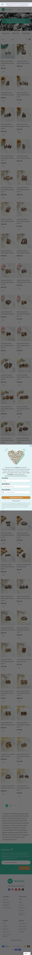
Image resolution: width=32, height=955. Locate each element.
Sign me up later (16, 500)
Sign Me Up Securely (16, 497)
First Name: (5, 478)
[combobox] (27, 953)
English (25, 953)
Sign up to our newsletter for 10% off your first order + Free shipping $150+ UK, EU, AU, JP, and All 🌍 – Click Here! (17, 4)
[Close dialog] (30, 445)
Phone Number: (6, 490)
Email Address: (6, 484)
